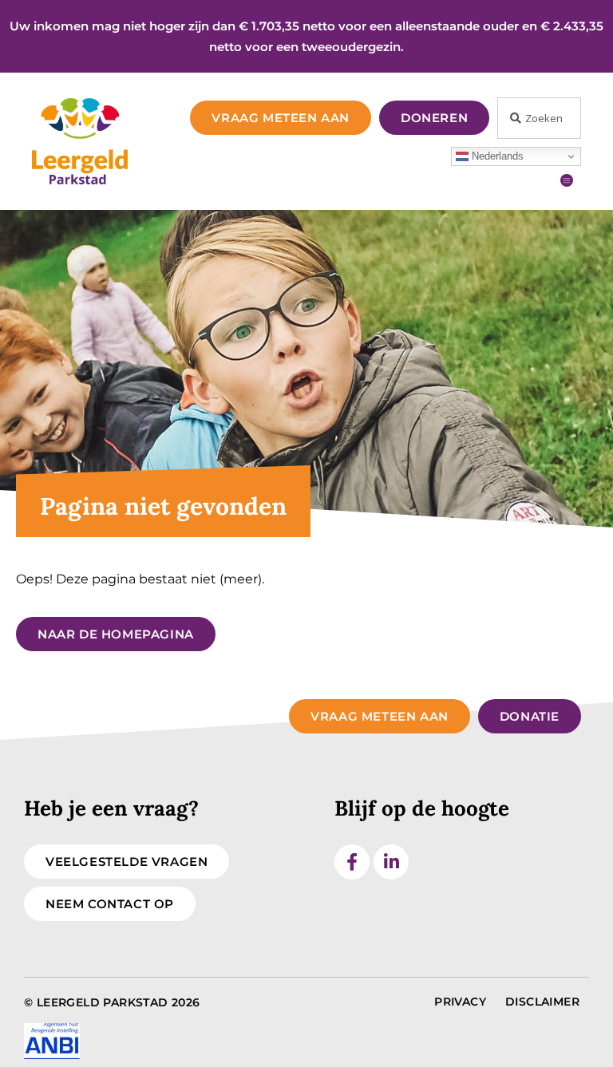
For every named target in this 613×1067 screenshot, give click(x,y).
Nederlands (496, 156)
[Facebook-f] (352, 861)
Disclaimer (542, 1001)
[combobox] (539, 118)
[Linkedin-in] (391, 861)
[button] (567, 180)
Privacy (460, 1001)
